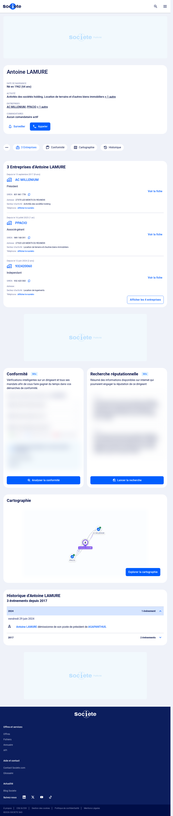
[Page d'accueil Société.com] (12, 6)
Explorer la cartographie (143, 572)
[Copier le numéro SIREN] (29, 194)
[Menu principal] (165, 6)
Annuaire (8, 744)
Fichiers (7, 739)
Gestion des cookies (41, 808)
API (5, 750)
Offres (6, 734)
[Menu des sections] (6, 147)
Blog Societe (9, 790)
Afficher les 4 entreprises (145, 299)
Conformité (57, 147)
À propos (7, 808)
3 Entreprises (28, 147)
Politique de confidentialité (67, 808)
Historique (115, 147)
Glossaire (8, 773)
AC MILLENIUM (16, 106)
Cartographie (86, 147)
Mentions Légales (92, 808)
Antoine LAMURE (26, 626)
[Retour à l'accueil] (85, 714)
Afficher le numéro (26, 208)
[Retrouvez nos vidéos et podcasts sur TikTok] (50, 797)
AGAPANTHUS (97, 626)
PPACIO (31, 106)
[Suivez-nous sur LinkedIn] (24, 797)
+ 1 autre (110, 96)
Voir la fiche (155, 191)
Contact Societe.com (14, 767)
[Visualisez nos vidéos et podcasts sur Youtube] (42, 797)
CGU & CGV (22, 808)
